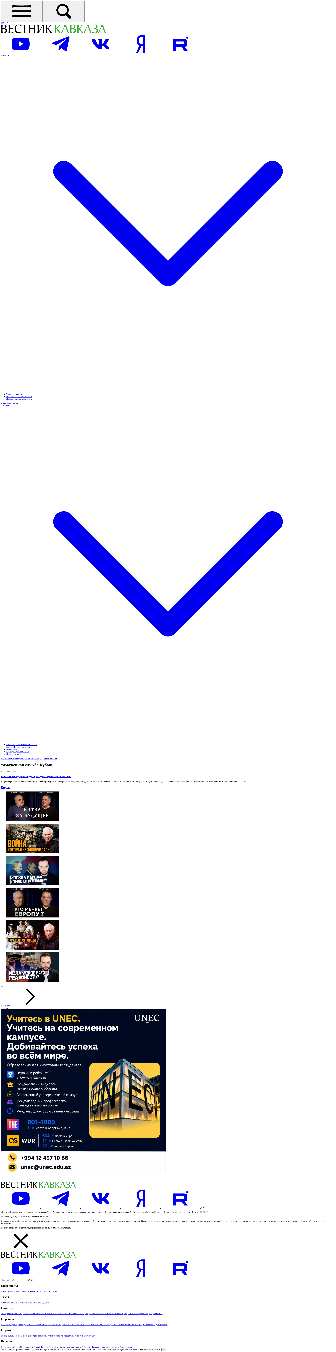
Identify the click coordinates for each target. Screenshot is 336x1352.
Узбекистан (78, 1336)
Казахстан (68, 1336)
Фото (33, 758)
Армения (37, 1336)
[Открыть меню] (22, 11)
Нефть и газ (11, 749)
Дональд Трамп (24, 1325)
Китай (87, 1336)
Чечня (52, 1347)
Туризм (45, 1302)
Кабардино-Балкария (91, 1347)
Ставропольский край (30, 1347)
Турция (11, 1336)
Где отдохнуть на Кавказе (17, 752)
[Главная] (53, 33)
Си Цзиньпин (38, 1325)
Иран (17, 1336)
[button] (168, 1241)
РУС (3, 23)
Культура (32, 1302)
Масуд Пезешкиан (159, 1325)
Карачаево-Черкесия (110, 1347)
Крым (129, 1347)
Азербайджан (26, 1336)
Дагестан (44, 1347)
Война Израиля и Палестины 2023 (21, 744)
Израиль (60, 1336)
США (92, 1336)
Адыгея (123, 1347)
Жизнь (24, 1302)
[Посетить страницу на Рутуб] (180, 53)
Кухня (54, 758)
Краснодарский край (10, 1347)
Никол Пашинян (87, 1325)
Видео (39, 758)
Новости (5, 1291)
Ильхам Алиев (73, 1325)
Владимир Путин (9, 1325)
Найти (29, 1280)
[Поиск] (64, 11)
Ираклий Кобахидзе (104, 1325)
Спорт (28, 758)
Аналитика (6, 403)
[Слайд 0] (2, 986)
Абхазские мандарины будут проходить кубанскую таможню (36, 776)
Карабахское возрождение (12, 758)
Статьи (15, 403)
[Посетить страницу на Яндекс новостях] (141, 53)
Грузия (44, 1336)
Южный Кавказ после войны (19, 747)
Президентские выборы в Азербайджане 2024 (141, 1313)
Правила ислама (13, 754)
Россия (4, 1336)
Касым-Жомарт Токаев (140, 1325)
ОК (163, 1350)
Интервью (31, 1291)
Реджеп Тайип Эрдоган (55, 1325)
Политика (5, 1302)
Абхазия (52, 1336)
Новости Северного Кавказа (19, 396)
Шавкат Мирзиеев (121, 1325)
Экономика (15, 1302)
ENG (8, 23)
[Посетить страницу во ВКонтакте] (101, 53)
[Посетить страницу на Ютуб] (21, 53)
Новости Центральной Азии (19, 399)
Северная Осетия (74, 1347)
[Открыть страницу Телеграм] (61, 53)
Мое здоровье (7, 1313)
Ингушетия (60, 1347)
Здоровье (47, 758)
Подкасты (52, 1291)
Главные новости (14, 394)
